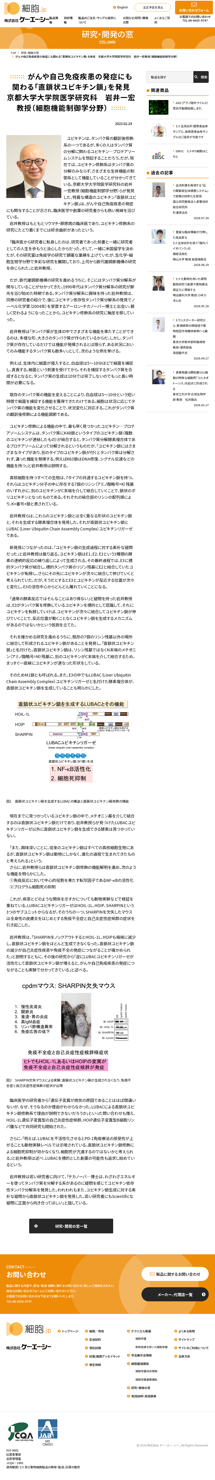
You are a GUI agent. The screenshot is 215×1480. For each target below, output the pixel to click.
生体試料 (95, 1339)
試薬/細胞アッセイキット (105, 1356)
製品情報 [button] (53, 20)
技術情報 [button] (68, 20)
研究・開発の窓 (140, 1388)
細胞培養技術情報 (146, 1371)
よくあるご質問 (162, 20)
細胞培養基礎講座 (146, 1379)
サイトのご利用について (193, 1348)
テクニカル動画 (141, 1331)
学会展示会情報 (141, 1355)
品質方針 (184, 1356)
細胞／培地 (96, 1331)
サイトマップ (186, 1339)
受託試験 (95, 1348)
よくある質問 (186, 1331)
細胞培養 (140, 1339)
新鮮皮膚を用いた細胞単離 (151, 1347)
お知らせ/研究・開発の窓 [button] (135, 20)
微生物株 (95, 1365)
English (122, 7)
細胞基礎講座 (140, 1364)
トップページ (70, 1331)
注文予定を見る (153, 7)
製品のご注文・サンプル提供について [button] (97, 20)
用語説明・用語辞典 (143, 1396)
